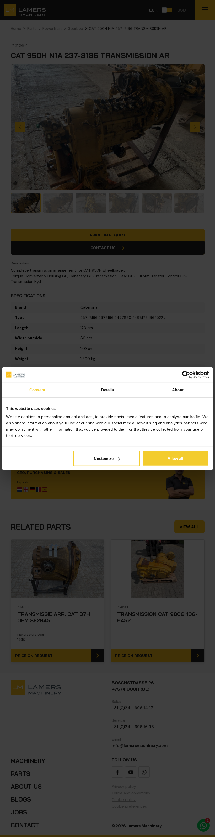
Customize (104, 458)
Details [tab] (107, 389)
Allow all (175, 458)
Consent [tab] (37, 389)
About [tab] (178, 389)
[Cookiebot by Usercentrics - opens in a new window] (186, 374)
